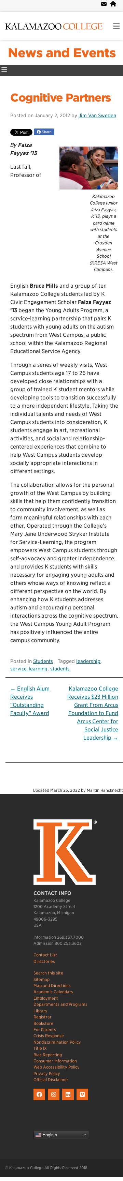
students (60, 668)
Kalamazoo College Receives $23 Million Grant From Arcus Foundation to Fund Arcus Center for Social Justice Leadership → (92, 713)
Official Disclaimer (50, 1079)
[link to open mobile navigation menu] (116, 26)
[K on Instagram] (55, 1100)
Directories (44, 961)
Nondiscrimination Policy (57, 1042)
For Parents (44, 1029)
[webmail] (104, 4)
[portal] (113, 4)
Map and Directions (52, 985)
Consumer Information (55, 1060)
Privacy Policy (46, 1073)
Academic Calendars (53, 991)
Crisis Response (48, 1035)
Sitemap (41, 979)
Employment (45, 998)
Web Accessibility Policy (56, 1067)
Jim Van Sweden (97, 115)
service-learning (28, 668)
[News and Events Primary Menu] (4, 70)
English (49, 1134)
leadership (88, 661)
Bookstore (43, 1023)
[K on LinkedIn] (69, 1100)
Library (40, 1010)
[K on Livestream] (83, 1100)
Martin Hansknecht (105, 790)
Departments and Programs (60, 1004)
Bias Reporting (47, 1054)
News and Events (61, 52)
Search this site (48, 972)
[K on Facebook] (40, 1100)
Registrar (42, 1016)
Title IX (40, 1048)
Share (46, 132)
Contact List (45, 954)
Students (43, 661)
